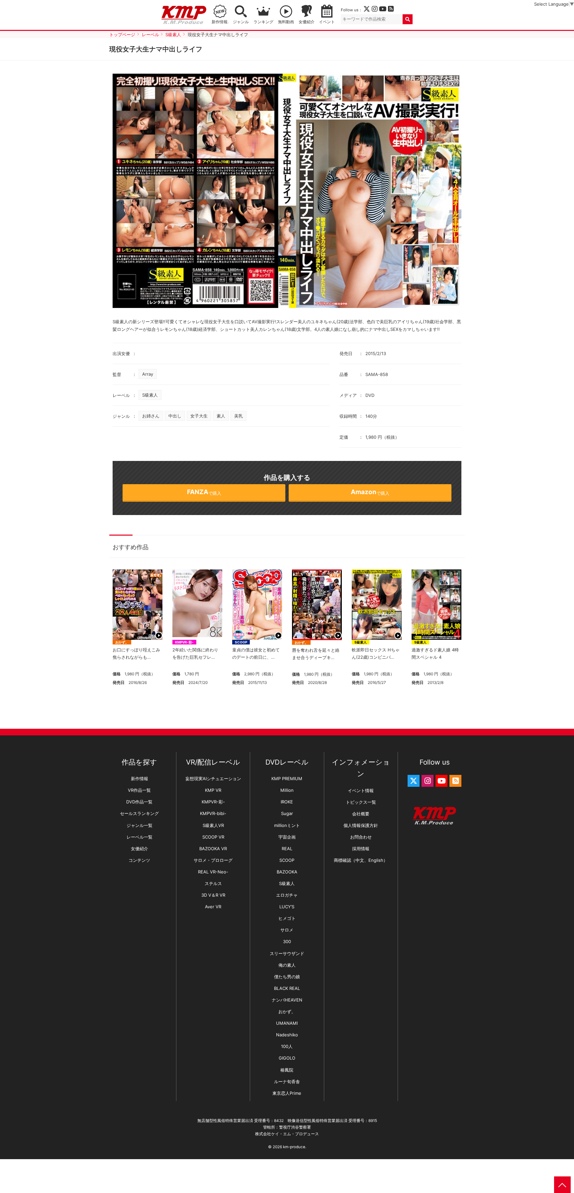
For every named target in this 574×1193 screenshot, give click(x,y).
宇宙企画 (287, 837)
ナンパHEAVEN (287, 1000)
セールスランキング (139, 813)
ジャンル (241, 22)
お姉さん (150, 415)
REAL (287, 848)
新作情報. (220, 22)
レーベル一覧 (139, 837)
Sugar (287, 813)
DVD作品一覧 (139, 801)
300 (287, 941)
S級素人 (150, 395)
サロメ (286, 929)
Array (147, 374)
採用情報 (360, 848)
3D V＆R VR (213, 895)
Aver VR (213, 906)
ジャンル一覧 (139, 825)
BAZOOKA (287, 871)
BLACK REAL (287, 988)
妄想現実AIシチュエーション (213, 778)
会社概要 (360, 813)
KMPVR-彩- (184, 642)
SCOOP (241, 642)
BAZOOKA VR (213, 848)
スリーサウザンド (287, 953)
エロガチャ (287, 895)
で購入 (204, 492)
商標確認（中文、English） (361, 860)
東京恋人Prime (286, 1093)
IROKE (287, 801)
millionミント (287, 825)
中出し (174, 415)
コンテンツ (139, 860)
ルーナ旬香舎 (287, 1081)
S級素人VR (213, 825)
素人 (221, 415)
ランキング (263, 22)
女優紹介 (307, 22)
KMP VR (213, 790)
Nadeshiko (287, 1034)
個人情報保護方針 (360, 825)
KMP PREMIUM (286, 778)
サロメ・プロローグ (213, 860)
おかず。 (122, 642)
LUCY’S (286, 906)
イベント (327, 22)
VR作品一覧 (139, 790)
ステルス (213, 883)
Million (287, 790)
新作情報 (139, 778)
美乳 (238, 415)
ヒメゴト (287, 918)
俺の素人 (287, 965)
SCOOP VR (213, 837)
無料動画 (286, 22)
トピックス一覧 (361, 802)
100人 (287, 1046)
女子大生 (199, 415)
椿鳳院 (286, 1070)
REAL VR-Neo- (213, 871)
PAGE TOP (562, 1184)
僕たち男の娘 (287, 976)
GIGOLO (287, 1058)
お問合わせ (361, 837)
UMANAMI (287, 1023)
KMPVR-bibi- (213, 813)
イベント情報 (361, 790)
